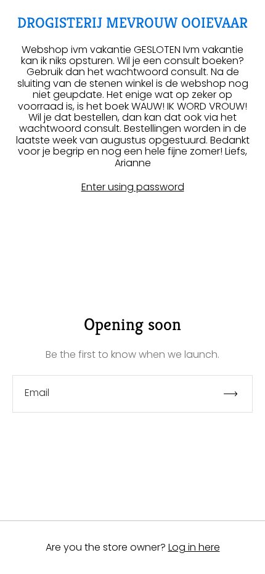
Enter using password (132, 187)
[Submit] (236, 394)
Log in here (194, 547)
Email (37, 392)
